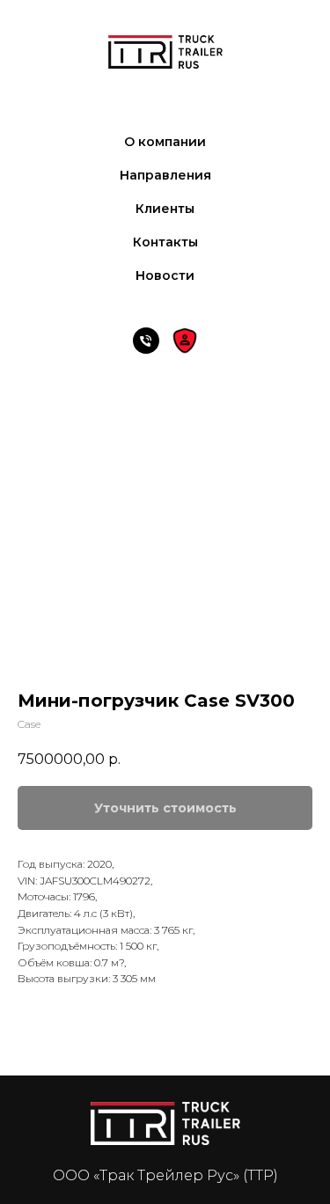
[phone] (146, 340)
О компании (165, 142)
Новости (165, 275)
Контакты (165, 242)
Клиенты (165, 209)
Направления (165, 175)
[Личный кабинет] (185, 340)
